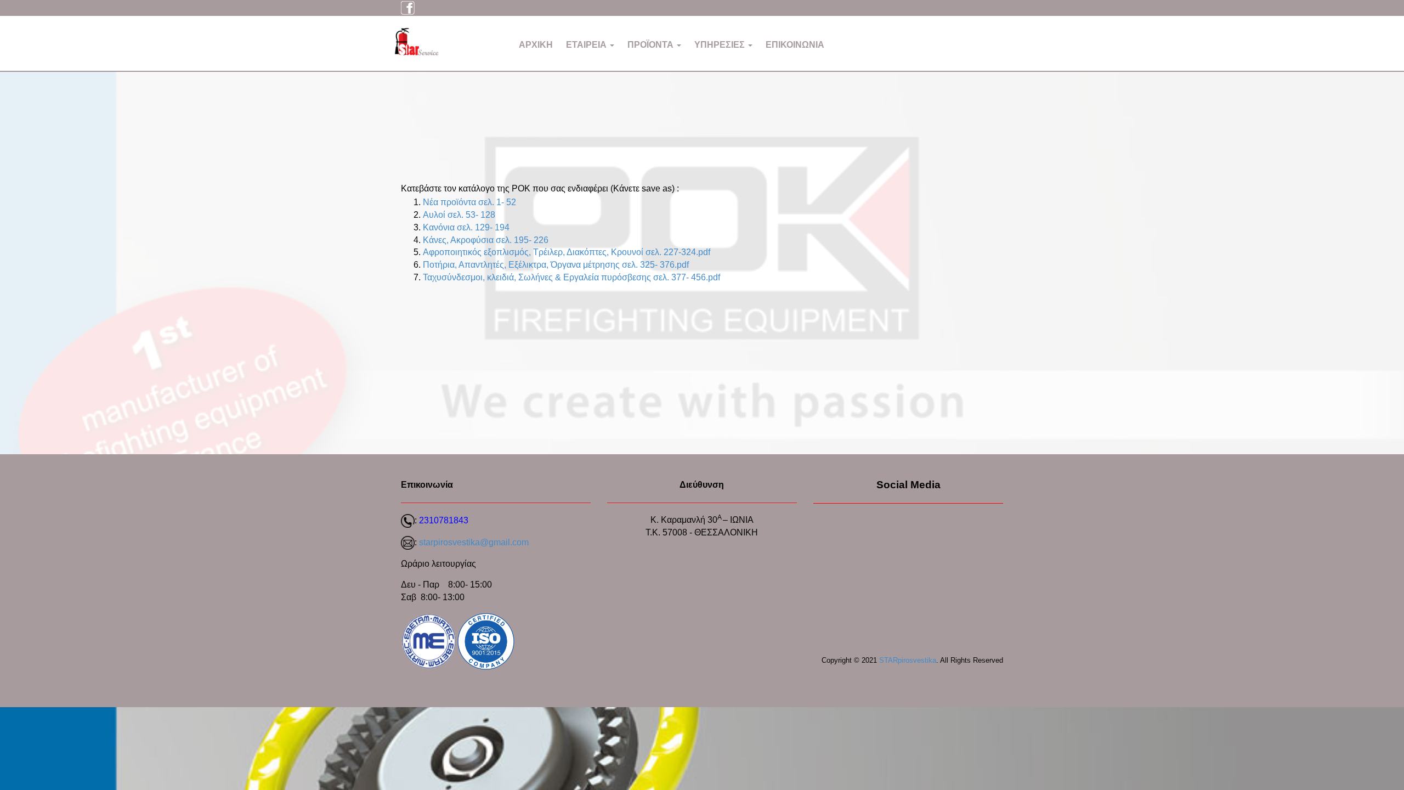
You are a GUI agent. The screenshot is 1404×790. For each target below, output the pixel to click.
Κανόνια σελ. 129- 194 (466, 227)
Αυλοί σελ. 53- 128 (459, 214)
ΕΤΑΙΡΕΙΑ (587, 44)
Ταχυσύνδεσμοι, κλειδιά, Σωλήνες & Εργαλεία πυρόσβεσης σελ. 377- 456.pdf (571, 277)
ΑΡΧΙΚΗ (536, 44)
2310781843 (443, 520)
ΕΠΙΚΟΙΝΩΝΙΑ (795, 44)
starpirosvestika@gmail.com (474, 542)
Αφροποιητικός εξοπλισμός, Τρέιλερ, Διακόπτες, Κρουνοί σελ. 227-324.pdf (566, 252)
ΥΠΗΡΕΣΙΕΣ (720, 44)
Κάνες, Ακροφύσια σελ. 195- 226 (485, 240)
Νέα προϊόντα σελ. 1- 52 (469, 202)
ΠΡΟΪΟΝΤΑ (651, 44)
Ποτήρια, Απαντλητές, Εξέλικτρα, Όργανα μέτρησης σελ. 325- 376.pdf (556, 264)
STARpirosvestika (907, 660)
